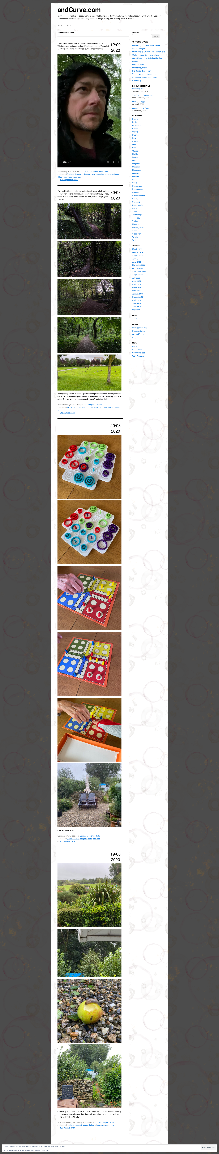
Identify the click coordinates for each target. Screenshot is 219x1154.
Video (95, 171)
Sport (134, 211)
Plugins (135, 337)
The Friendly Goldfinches (142, 95)
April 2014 (136, 300)
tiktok (59, 177)
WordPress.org (138, 356)
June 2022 (136, 262)
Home (59, 26)
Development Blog (139, 328)
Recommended (138, 195)
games (70, 838)
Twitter (135, 221)
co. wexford (77, 1125)
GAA (134, 147)
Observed (136, 173)
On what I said (138, 64)
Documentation (138, 331)
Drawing (135, 138)
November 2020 (138, 265)
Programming (137, 189)
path (85, 407)
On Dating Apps (138, 102)
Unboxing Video (138, 89)
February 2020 (138, 290)
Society (135, 208)
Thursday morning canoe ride (144, 74)
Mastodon (136, 167)
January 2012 (137, 303)
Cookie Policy (45, 1150)
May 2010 (136, 310)
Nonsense (136, 170)
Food (134, 144)
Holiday (98, 1122)
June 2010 (136, 306)
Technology (137, 214)
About (69, 26)
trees (65, 177)
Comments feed (138, 353)
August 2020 (137, 275)
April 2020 (136, 284)
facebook (70, 174)
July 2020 (136, 278)
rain (93, 174)
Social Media (137, 205)
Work (134, 240)
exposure (71, 407)
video (70, 177)
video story (77, 177)
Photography (137, 186)
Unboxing (136, 224)
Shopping (136, 202)
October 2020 (137, 268)
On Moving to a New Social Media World (148, 52)
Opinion (135, 176)
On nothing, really (139, 68)
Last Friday (136, 80)
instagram (79, 174)
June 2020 (136, 281)
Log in (134, 346)
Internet (135, 157)
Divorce (135, 135)
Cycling (135, 128)
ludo (90, 838)
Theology (136, 218)
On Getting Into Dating (141, 108)
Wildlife (135, 237)
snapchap (100, 174)
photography (93, 407)
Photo (99, 404)
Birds (134, 122)
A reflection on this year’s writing (145, 77)
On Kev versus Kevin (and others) (145, 55)
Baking (135, 119)
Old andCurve (138, 334)
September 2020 (139, 271)
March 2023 (137, 249)
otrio (94, 838)
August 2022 (137, 255)
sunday (111, 1125)
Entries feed (137, 349)
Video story (103, 171)
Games (83, 836)
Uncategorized (138, 227)
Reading (135, 192)
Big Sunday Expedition (141, 71)
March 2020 (137, 287)
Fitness (135, 141)
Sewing (135, 199)
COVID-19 (136, 125)
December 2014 (138, 297)
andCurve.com (79, 10)
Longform (88, 171)
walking (111, 407)
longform (87, 174)
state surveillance (112, 174)
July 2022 (136, 259)
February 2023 (138, 252)
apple (69, 1125)
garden (85, 1125)
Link (134, 160)
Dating (135, 132)
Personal (135, 179)
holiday (76, 838)
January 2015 (137, 294)
